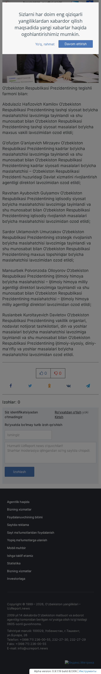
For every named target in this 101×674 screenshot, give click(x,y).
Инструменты (87, 671)
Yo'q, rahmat (44, 44)
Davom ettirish (76, 44)
